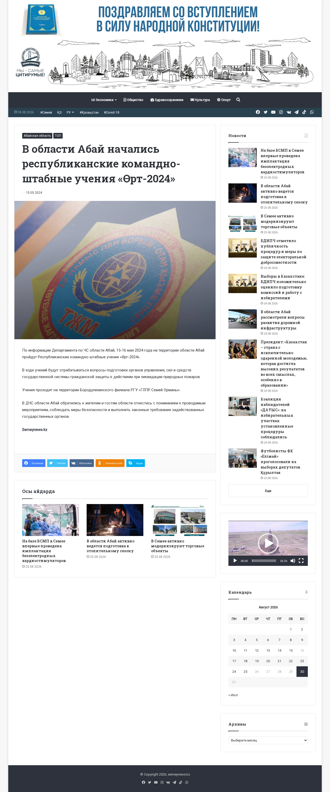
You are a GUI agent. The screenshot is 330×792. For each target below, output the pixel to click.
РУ (69, 112)
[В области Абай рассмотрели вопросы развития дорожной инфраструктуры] (242, 319)
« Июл (233, 695)
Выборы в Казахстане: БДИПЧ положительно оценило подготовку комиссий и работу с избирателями (283, 287)
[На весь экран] (301, 560)
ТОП (58, 136)
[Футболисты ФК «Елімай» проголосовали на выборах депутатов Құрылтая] (242, 458)
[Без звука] (292, 560)
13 (268, 650)
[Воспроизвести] (235, 560)
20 (268, 661)
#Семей (46, 112)
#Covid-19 (111, 112)
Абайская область (37, 136)
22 (291, 661)
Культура (202, 100)
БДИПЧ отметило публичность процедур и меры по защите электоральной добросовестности (284, 251)
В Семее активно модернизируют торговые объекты (177, 546)
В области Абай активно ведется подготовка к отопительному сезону (110, 546)
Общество (134, 100)
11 (245, 650)
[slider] (264, 560)
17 (234, 661)
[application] (268, 543)
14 (279, 650)
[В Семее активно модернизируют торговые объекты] (179, 520)
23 (302, 661)
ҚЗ (59, 112)
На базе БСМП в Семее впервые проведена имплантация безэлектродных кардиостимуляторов (44, 551)
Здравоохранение (168, 100)
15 (291, 650)
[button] (268, 543)
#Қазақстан (89, 112)
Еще (268, 491)
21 (279, 661)
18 (245, 661)
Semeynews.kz (34, 429)
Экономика (104, 100)
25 (245, 672)
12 (257, 650)
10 (234, 650)
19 (257, 661)
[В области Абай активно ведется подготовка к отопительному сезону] (115, 520)
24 (234, 672)
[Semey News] (165, 64)
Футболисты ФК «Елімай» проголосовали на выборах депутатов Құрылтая (280, 461)
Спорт (225, 100)
